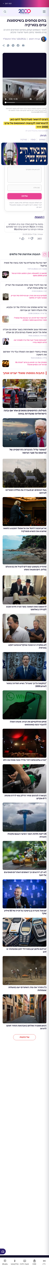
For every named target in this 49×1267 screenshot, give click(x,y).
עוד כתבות (24, 1037)
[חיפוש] (5, 11)
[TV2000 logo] (24, 11)
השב (39, 238)
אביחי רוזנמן (34, 39)
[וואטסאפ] (8, 45)
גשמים (42, 140)
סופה (33, 140)
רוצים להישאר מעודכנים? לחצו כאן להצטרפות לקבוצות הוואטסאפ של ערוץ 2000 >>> (26, 123)
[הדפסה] (23, 45)
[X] (13, 45)
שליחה (24, 196)
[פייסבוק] (18, 45)
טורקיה (23, 140)
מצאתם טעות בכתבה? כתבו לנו (36, 131)
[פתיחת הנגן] (3, 1251)
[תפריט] (44, 11)
